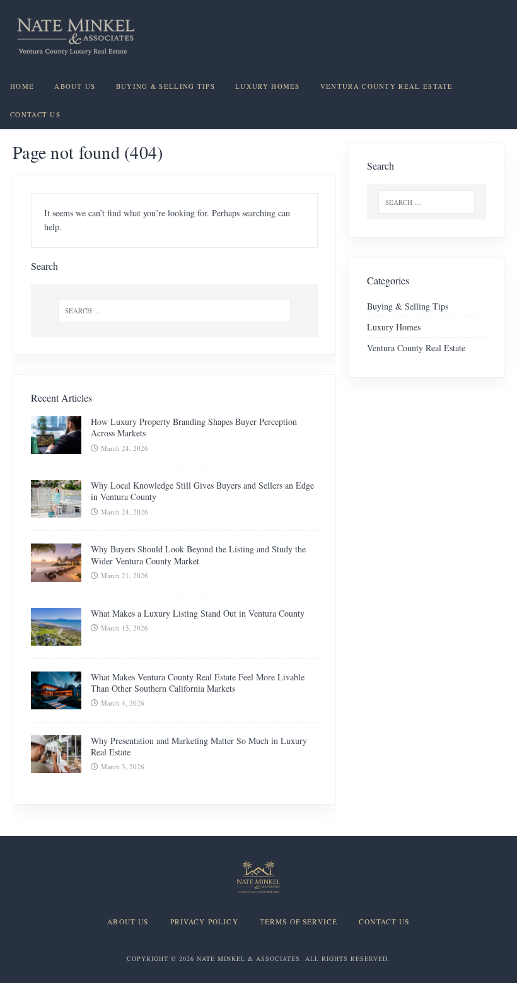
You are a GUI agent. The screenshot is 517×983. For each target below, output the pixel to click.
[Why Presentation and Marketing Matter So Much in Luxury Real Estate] (56, 765)
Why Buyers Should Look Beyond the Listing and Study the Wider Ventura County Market (198, 554)
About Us (74, 86)
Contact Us (35, 114)
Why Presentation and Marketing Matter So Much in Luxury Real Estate (199, 746)
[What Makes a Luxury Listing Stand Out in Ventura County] (56, 638)
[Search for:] (174, 310)
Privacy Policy (204, 922)
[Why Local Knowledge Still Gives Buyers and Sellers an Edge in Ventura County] (56, 510)
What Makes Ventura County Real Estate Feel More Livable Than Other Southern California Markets (198, 682)
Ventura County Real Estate (386, 86)
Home (22, 86)
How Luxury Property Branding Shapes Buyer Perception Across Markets (194, 427)
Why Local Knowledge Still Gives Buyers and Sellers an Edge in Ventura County (202, 491)
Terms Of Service (298, 922)
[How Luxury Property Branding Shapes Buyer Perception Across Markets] (56, 447)
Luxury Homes (267, 86)
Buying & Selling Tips (165, 86)
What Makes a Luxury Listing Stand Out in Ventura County (198, 613)
